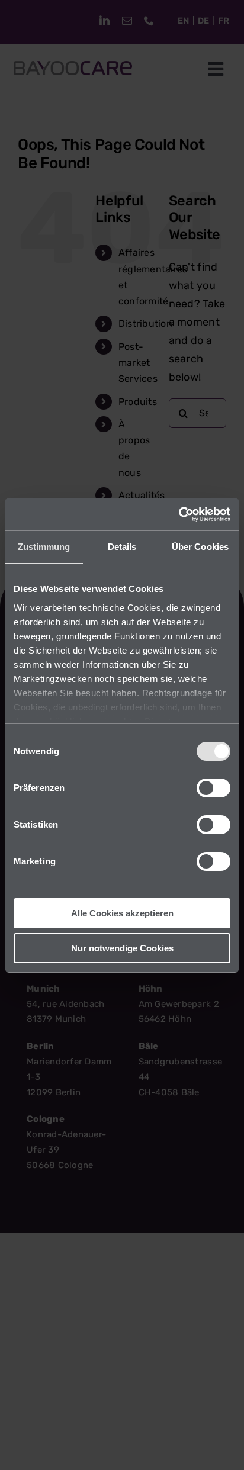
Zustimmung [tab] (44, 547)
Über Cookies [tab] (200, 547)
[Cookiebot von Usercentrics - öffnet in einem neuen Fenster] (178, 514)
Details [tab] (122, 547)
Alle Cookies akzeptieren (122, 913)
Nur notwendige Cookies (122, 948)
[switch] (213, 788)
